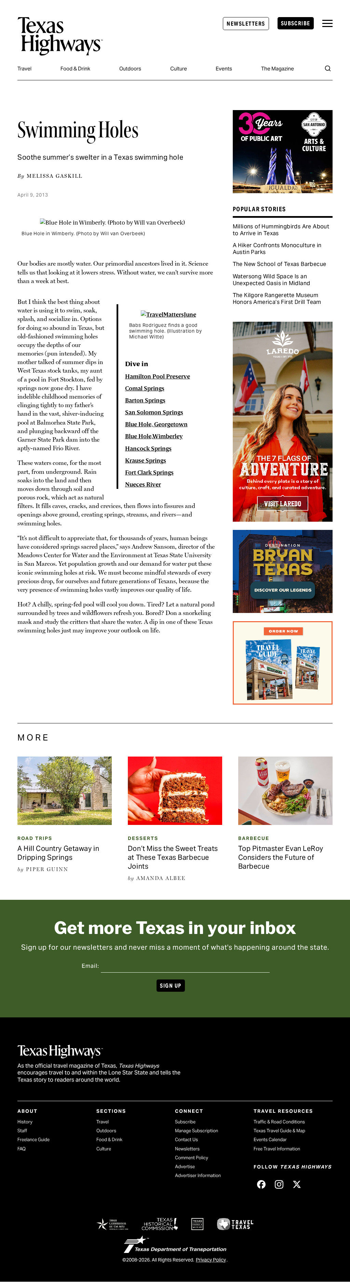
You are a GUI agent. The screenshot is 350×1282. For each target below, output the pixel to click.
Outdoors (130, 68)
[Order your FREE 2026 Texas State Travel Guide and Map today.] (283, 702)
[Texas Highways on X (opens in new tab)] (296, 1184)
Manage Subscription (196, 1131)
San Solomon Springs (154, 412)
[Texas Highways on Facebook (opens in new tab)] (261, 1184)
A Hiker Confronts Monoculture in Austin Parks (277, 249)
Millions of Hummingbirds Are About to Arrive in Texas (281, 230)
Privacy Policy (211, 1260)
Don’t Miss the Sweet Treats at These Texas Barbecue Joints (173, 857)
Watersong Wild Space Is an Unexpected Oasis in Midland (271, 280)
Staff (22, 1131)
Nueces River (143, 484)
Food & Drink (75, 68)
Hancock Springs (148, 448)
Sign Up (170, 985)
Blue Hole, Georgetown (156, 424)
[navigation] (327, 23)
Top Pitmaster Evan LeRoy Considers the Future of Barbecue (280, 857)
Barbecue (253, 838)
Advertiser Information (198, 1175)
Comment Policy (191, 1158)
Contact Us (186, 1140)
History (24, 1122)
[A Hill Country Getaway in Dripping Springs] (64, 822)
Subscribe (295, 23)
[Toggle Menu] (327, 23)
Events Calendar (270, 1140)
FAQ (21, 1149)
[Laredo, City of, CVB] (283, 519)
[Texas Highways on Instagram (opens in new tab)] (278, 1184)
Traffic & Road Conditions (279, 1122)
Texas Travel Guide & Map (279, 1131)
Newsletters (246, 23)
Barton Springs (145, 400)
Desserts (143, 838)
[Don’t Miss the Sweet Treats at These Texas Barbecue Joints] (175, 822)
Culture (178, 68)
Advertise (185, 1167)
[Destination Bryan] (283, 610)
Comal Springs (144, 388)
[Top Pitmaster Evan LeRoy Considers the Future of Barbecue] (285, 822)
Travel (24, 68)
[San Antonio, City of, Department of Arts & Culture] (283, 191)
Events (224, 68)
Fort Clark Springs (149, 472)
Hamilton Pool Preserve (157, 376)
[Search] (328, 68)
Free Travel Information (277, 1149)
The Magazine (277, 68)
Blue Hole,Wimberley (154, 436)
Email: (90, 966)
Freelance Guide (33, 1140)
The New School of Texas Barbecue (279, 264)
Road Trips (34, 838)
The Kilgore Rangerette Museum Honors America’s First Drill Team (277, 299)
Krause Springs (145, 460)
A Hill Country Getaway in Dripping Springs (58, 853)
